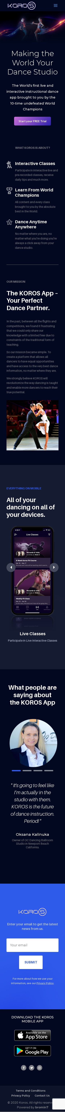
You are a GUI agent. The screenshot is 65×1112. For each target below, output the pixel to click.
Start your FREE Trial (32, 121)
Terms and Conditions (31, 1090)
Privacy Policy (45, 983)
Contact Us (42, 1095)
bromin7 (41, 1107)
